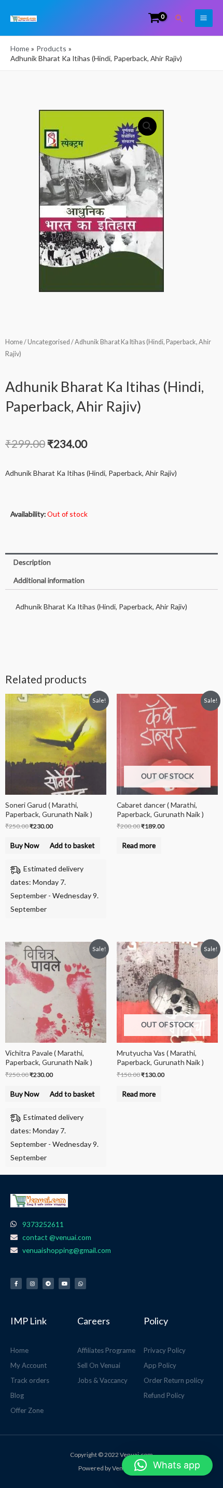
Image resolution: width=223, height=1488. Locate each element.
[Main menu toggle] (204, 18)
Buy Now (24, 845)
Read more (139, 845)
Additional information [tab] (49, 580)
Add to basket (72, 845)
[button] (179, 18)
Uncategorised (48, 342)
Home (14, 342)
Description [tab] (32, 562)
